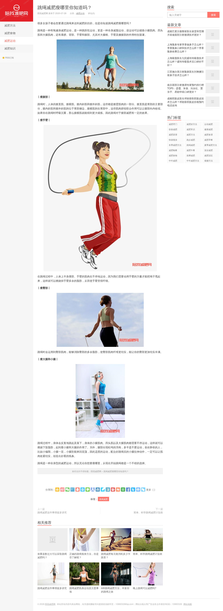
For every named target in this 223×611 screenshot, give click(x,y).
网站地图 (187, 603)
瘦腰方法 (208, 160)
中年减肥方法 (193, 160)
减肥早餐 (208, 139)
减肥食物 (10, 33)
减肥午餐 (191, 150)
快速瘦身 (173, 139)
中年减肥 (173, 160)
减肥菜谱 (173, 134)
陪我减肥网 (16, 11)
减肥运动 (10, 41)
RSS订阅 (9, 57)
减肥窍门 (173, 124)
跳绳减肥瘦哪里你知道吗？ (64, 7)
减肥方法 (10, 25)
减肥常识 (191, 129)
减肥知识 (10, 48)
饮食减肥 (173, 129)
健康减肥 (208, 129)
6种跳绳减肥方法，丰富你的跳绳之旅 (115, 589)
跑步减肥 (191, 139)
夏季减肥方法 (210, 144)
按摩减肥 (191, 155)
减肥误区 (208, 155)
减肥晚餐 (173, 150)
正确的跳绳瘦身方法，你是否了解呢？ (84, 555)
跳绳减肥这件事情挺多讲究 (52, 512)
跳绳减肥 (103, 499)
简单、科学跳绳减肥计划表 (148, 512)
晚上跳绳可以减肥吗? (144, 588)
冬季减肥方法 (175, 144)
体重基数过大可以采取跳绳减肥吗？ (52, 555)
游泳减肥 (208, 150)
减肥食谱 (208, 134)
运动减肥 (208, 124)
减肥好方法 (192, 124)
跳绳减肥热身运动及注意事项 (84, 589)
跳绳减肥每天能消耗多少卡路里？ (115, 555)
